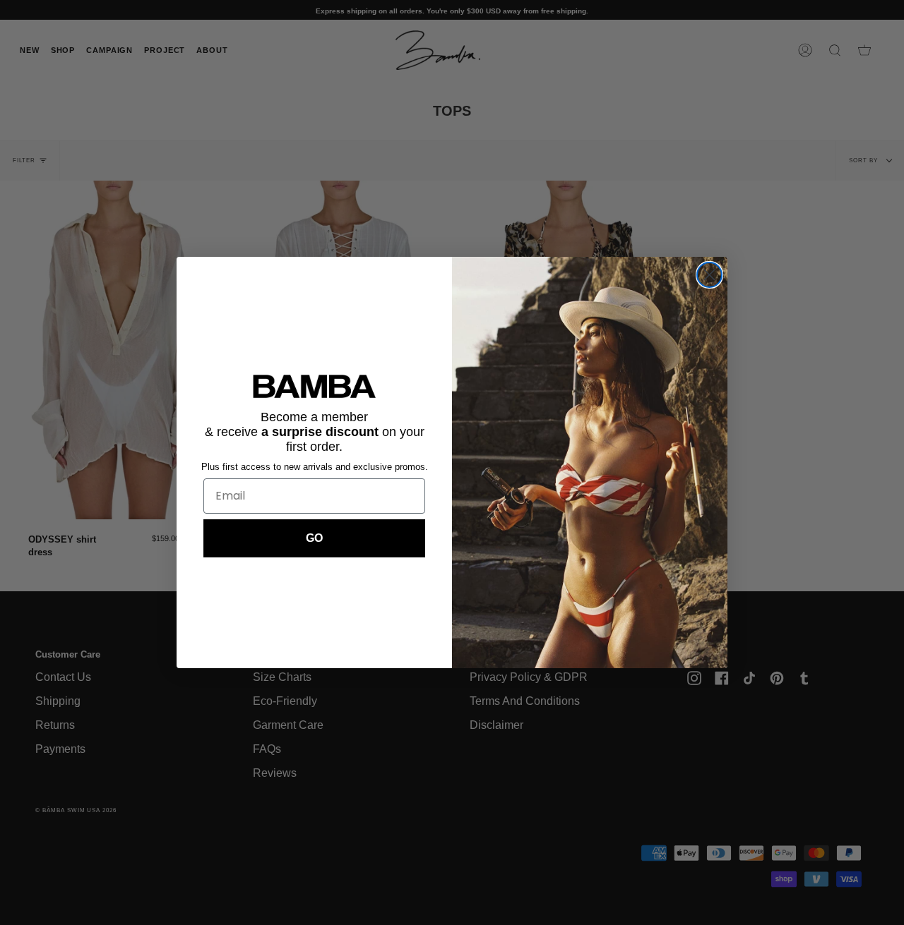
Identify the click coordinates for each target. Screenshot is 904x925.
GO (314, 538)
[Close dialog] (709, 274)
